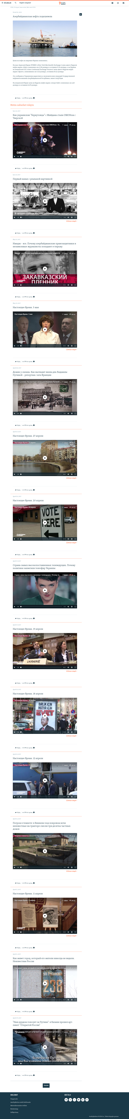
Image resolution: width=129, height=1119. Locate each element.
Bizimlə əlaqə (14, 1109)
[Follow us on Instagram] (70, 1099)
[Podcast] (87, 1099)
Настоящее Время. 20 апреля (25, 507)
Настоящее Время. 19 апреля (25, 636)
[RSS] (83, 1099)
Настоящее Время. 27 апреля (25, 443)
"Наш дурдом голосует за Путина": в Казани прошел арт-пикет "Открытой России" (44, 1032)
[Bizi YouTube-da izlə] (112, 3)
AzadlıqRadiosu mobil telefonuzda (20, 1102)
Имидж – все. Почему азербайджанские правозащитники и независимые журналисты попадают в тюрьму (54, 253)
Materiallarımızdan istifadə (18, 1105)
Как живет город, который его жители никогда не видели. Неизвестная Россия (44, 968)
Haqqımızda (14, 1099)
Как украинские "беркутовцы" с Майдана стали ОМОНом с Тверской (40, 125)
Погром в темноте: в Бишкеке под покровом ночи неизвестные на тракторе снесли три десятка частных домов (55, 836)
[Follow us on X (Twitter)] (74, 1099)
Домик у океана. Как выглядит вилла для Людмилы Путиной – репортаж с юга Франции (47, 382)
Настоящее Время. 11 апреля (25, 900)
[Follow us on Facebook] (66, 1099)
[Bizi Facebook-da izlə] (123, 3)
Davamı (46, 1085)
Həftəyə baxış (14, 1112)
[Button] (17, 98)
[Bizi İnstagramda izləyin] (118, 3)
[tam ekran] (75, 156)
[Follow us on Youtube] (78, 1099)
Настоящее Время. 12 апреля (25, 765)
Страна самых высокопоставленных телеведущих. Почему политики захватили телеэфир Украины (51, 575)
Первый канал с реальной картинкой (28, 186)
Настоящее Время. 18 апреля (25, 700)
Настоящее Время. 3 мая (23, 314)
